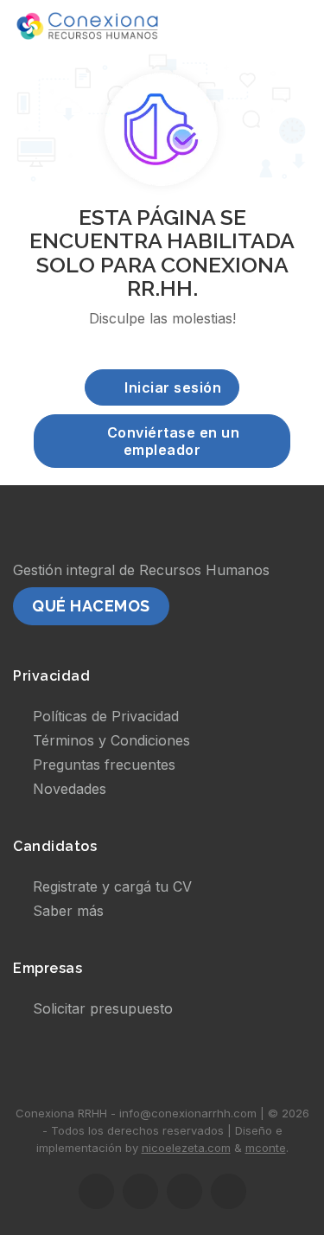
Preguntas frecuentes (104, 764)
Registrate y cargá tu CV (112, 886)
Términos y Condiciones (111, 740)
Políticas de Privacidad (106, 716)
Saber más (68, 910)
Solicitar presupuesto (103, 1008)
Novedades (69, 788)
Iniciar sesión (172, 387)
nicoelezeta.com (186, 1148)
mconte (265, 1148)
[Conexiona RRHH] (87, 26)
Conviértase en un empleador (173, 441)
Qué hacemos (91, 606)
